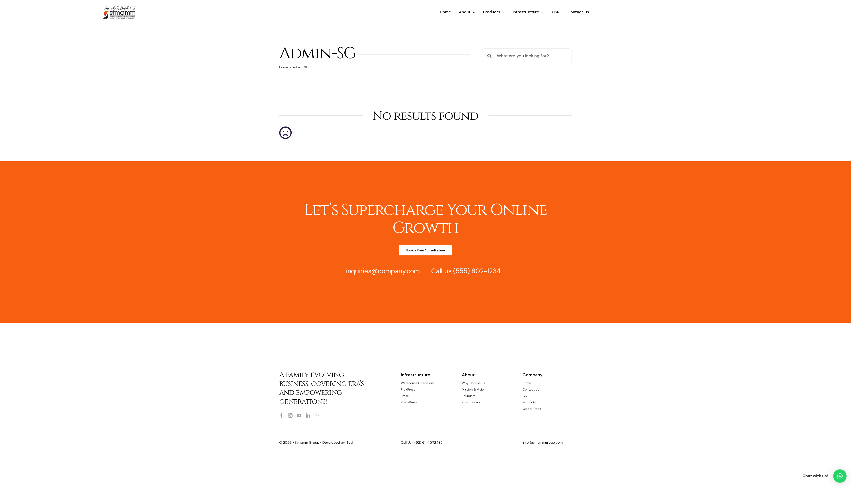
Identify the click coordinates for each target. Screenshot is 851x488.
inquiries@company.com (383, 271)
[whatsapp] (316, 415)
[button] (840, 476)
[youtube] (299, 415)
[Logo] (119, 7)
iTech (350, 442)
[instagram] (290, 415)
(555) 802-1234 (477, 271)
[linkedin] (308, 415)
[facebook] (281, 415)
